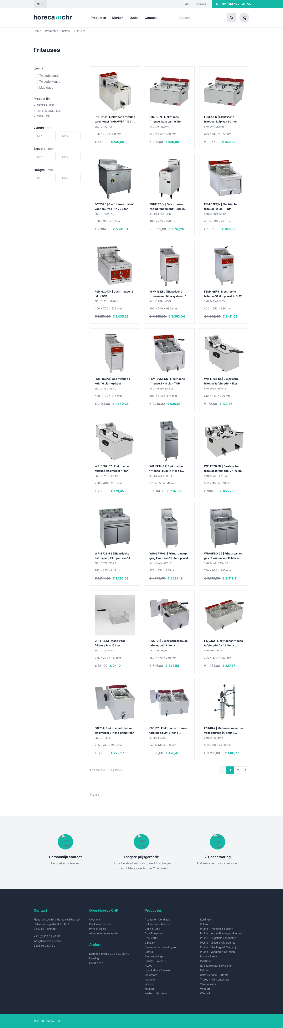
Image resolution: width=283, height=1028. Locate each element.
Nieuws (200, 4)
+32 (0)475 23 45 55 (47, 936)
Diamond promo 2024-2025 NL (109, 953)
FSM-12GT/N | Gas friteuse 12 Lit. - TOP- (114, 294)
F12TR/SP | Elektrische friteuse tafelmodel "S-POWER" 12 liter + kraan (115, 119)
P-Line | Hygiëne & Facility (216, 928)
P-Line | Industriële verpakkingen (221, 933)
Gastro (149, 951)
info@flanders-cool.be (48, 941)
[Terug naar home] (53, 18)
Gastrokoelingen (155, 956)
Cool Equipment (154, 933)
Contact (151, 18)
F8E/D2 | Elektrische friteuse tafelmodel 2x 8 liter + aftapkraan (168, 730)
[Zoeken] (231, 17)
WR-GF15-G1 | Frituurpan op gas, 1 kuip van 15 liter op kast (168, 556)
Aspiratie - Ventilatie (157, 919)
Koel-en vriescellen (156, 993)
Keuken (149, 988)
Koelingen (206, 919)
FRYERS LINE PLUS (49, 110)
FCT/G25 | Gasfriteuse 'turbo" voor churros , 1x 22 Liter (114, 206)
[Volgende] (245, 770)
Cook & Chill (152, 928)
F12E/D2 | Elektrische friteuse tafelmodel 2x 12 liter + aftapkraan (223, 643)
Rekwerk (205, 970)
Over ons (94, 919)
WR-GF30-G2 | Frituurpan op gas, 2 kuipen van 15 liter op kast (223, 556)
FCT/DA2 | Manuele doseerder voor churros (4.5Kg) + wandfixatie (223, 730)
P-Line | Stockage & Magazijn (218, 947)
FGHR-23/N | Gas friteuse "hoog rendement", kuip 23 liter (167, 207)
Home (37, 31)
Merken (117, 18)
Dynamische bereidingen (160, 947)
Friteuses (79, 31)
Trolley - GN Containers (214, 979)
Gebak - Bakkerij (155, 961)
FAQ (186, 4)
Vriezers (205, 988)
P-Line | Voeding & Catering (217, 951)
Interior (149, 984)
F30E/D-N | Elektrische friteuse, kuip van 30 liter (220, 119)
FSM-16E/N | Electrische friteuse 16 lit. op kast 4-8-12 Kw (223, 294)
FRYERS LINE (45, 105)
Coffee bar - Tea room (158, 924)
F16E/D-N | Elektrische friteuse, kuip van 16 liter (165, 119)
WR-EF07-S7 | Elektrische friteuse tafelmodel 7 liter (112, 468)
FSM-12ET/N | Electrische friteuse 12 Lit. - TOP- (220, 206)
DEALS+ (150, 942)
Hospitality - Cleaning (158, 970)
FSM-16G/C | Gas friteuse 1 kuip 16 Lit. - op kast (112, 381)
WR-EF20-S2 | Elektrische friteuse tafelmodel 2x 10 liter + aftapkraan (223, 468)
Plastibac (206, 961)
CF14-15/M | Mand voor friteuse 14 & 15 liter (110, 643)
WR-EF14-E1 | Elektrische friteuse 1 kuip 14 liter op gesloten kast (166, 468)
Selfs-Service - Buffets (214, 974)
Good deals (96, 963)
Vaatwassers (208, 984)
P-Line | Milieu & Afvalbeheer (218, 942)
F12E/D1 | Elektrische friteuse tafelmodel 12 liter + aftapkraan (168, 643)
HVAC (148, 965)
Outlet (134, 18)
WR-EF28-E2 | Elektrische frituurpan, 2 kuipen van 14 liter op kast (112, 556)
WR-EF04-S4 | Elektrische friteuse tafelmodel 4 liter (221, 381)
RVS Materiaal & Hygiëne (216, 965)
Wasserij (205, 993)
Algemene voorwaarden (104, 933)
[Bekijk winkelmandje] (244, 18)
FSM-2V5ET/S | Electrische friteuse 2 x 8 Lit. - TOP (167, 381)
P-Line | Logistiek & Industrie (218, 938)
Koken (66, 31)
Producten (98, 18)
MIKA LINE (43, 116)
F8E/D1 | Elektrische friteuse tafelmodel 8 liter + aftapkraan (114, 730)
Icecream (150, 979)
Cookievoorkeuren (100, 924)
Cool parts (151, 938)
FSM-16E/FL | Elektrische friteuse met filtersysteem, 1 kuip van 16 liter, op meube (167, 294)
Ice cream (151, 974)
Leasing (94, 958)
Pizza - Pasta (208, 956)
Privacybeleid (97, 928)
